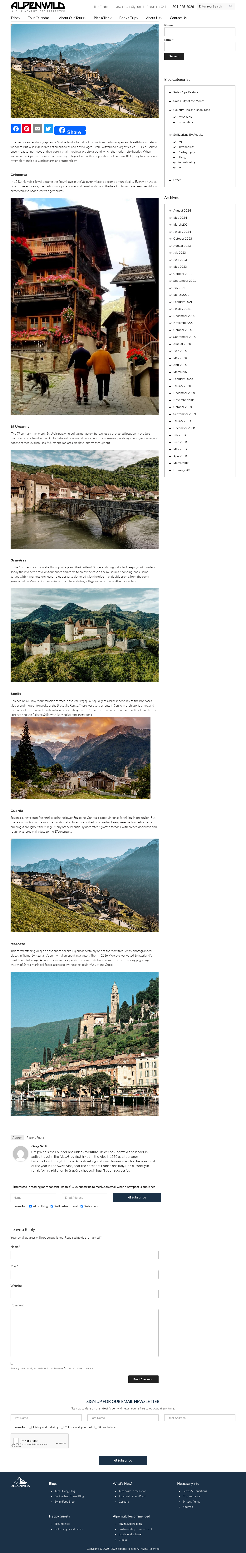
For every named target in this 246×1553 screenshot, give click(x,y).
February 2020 (183, 379)
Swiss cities (185, 122)
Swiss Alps (185, 117)
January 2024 (182, 231)
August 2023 (182, 245)
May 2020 (180, 358)
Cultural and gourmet (78, 1427)
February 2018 (183, 470)
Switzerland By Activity (188, 134)
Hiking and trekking (45, 1427)
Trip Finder (101, 6)
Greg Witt (39, 1146)
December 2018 (184, 428)
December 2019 (184, 393)
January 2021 (182, 309)
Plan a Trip (102, 18)
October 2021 (182, 274)
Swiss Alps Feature (185, 92)
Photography (186, 152)
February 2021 (182, 302)
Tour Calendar (38, 18)
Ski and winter (107, 1427)
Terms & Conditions (195, 1491)
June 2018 (180, 442)
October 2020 (182, 330)
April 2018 (180, 456)
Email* (169, 40)
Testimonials (62, 1523)
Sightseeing (186, 147)
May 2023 (180, 266)
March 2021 (181, 294)
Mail (14, 1266)
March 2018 (181, 463)
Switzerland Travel (66, 1206)
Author (17, 1137)
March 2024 (181, 224)
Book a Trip (127, 18)
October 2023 (182, 238)
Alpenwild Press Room (132, 1496)
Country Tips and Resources (191, 110)
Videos (123, 1539)
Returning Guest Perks (68, 1529)
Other (177, 180)
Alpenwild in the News (132, 1491)
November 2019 (184, 400)
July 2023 (179, 252)
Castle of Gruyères (92, 567)
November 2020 (184, 323)
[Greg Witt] (20, 1153)
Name (15, 1246)
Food (181, 167)
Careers (124, 1501)
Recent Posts (35, 1137)
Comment (17, 1305)
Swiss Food (91, 1206)
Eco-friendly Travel (130, 1534)
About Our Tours (71, 18)
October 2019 (182, 407)
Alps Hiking (40, 1206)
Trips (14, 18)
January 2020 (182, 386)
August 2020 (182, 344)
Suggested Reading (130, 1523)
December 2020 (184, 316)
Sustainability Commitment (135, 1529)
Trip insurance (191, 1496)
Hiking (182, 157)
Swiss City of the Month (188, 101)
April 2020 (180, 365)
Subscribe (138, 1197)
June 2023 (180, 260)
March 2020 (181, 372)
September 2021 (184, 280)
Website (16, 1285)
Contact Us (178, 18)
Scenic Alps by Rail (118, 581)
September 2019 (184, 414)
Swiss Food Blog (65, 1501)
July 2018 (179, 435)
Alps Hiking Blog (65, 1491)
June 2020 (180, 351)
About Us (153, 18)
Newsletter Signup (128, 6)
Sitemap (188, 1506)
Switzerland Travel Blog (69, 1496)
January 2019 (182, 421)
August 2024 (182, 210)
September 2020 (184, 337)
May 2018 (180, 449)
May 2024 (180, 217)
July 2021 (179, 288)
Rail (180, 142)
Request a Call (156, 6)
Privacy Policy (191, 1501)
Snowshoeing (186, 162)
